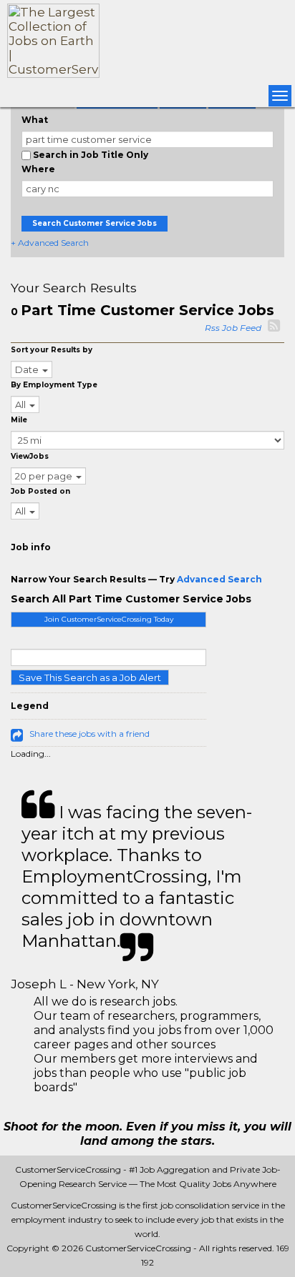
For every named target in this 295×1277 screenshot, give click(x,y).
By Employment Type (54, 384)
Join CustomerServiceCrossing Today (108, 619)
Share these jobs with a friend (89, 733)
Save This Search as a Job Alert (90, 677)
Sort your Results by (51, 349)
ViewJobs (30, 456)
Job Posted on (40, 491)
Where (38, 169)
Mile (19, 419)
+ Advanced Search (50, 242)
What (34, 119)
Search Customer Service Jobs (94, 223)
